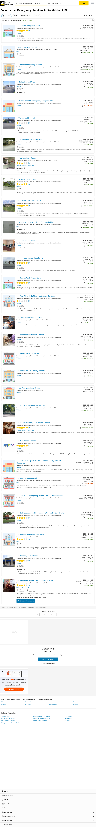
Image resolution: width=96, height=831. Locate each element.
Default (90, 16)
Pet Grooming (69, 718)
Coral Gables (29, 702)
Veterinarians (39, 28)
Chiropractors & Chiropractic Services (12, 723)
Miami (3, 702)
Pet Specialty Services (8, 720)
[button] (92, 3)
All (17, 15)
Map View (7, 15)
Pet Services (47, 583)
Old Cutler (28, 704)
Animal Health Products (40, 720)
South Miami (13, 607)
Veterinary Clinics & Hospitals (52, 67)
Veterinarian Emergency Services (25, 28)
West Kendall (53, 704)
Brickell (3, 704)
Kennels (67, 720)
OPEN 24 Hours (27, 20)
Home (3, 607)
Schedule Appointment (27, 601)
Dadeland (75, 704)
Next (58, 615)
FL (7, 607)
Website (18, 33)
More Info (31, 165)
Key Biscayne (53, 702)
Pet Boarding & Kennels (50, 49)
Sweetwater (76, 702)
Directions (24, 165)
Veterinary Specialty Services (41, 718)
